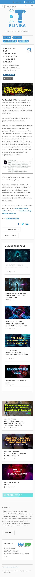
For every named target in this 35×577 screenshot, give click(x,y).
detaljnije (8, 532)
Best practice (11, 41)
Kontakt (29, 2)
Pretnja (24, 41)
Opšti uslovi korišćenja (10, 567)
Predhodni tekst (11, 229)
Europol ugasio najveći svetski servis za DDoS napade (15, 453)
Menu (32, 6)
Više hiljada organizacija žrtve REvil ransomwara (15, 352)
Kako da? (18, 37)
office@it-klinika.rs (12, 551)
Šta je (8, 37)
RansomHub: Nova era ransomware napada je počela (17, 295)
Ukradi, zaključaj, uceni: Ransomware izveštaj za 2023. (15, 324)
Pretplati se (14, 495)
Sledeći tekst (9, 235)
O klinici (18, 2)
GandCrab (9, 78)
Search (26, 6)
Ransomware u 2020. (15, 380)
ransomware (10, 75)
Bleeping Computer (12, 218)
